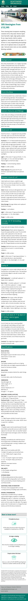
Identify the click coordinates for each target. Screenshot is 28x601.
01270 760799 (4, 591)
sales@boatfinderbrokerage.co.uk (9, 589)
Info (11, 6)
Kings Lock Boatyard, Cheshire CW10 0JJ (11, 587)
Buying (2, 6)
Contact (15, 6)
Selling (7, 6)
